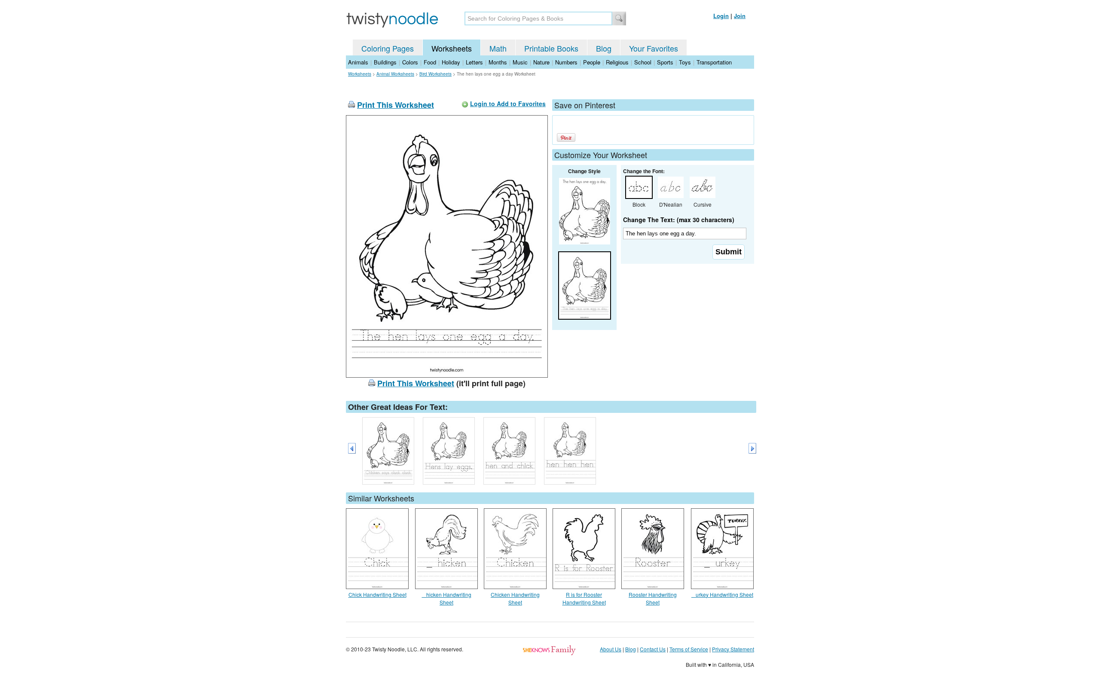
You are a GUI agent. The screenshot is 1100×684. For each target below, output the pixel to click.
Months (498, 62)
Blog (603, 48)
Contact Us (653, 649)
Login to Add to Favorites (508, 103)
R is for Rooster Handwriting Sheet (584, 598)
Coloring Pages (387, 48)
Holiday (451, 62)
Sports (665, 62)
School (642, 62)
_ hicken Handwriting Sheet (446, 598)
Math (498, 48)
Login (721, 16)
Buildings (385, 62)
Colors (410, 62)
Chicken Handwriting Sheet (515, 598)
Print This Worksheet (395, 104)
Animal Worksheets (395, 74)
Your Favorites (653, 48)
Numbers (566, 62)
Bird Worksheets (435, 74)
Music (520, 62)
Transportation (714, 62)
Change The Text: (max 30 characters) (678, 219)
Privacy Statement (733, 649)
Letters (474, 62)
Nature (541, 62)
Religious (617, 62)
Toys (685, 62)
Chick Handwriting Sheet (377, 594)
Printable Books (551, 48)
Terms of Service (688, 649)
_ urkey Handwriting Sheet (722, 594)
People (591, 62)
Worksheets (451, 48)
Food (430, 62)
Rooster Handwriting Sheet (653, 598)
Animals (358, 62)
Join (740, 16)
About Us (610, 649)
